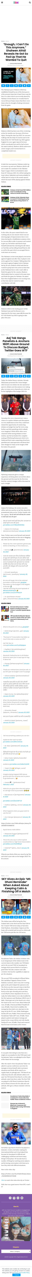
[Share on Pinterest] (20, 85)
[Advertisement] (16, 22)
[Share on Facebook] (3, 85)
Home (2, 41)
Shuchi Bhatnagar (16, 63)
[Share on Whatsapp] (12, 85)
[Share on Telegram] (16, 85)
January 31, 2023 (8, 760)
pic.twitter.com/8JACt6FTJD (12, 801)
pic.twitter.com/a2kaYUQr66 (19, 764)
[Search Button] (30, 2)
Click (3, 1180)
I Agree (16, 1275)
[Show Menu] (2, 2)
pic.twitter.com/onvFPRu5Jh (12, 593)
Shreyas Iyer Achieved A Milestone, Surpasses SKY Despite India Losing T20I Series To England (20, 1106)
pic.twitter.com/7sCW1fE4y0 (12, 844)
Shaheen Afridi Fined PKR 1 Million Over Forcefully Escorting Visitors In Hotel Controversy (20, 191)
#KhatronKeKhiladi (9, 591)
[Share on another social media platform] (29, 85)
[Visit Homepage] (16, 3)
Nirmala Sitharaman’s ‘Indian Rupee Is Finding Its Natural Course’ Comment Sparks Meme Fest (20, 609)
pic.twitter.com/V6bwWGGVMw (13, 525)
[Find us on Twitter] (14, 1198)
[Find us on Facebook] (10, 1198)
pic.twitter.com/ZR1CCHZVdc (12, 742)
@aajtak (23, 582)
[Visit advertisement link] (16, 1229)
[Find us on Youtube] (22, 1198)
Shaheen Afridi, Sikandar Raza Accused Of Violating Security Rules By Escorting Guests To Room (19, 200)
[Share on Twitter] (7, 85)
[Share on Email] (24, 85)
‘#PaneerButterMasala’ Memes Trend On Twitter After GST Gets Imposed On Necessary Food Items (20, 618)
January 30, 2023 (24, 531)
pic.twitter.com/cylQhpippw (16, 645)
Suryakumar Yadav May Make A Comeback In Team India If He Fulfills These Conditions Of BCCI (20, 1097)
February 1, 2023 (8, 784)
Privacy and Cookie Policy (22, 1273)
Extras (7, 41)
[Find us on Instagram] (18, 1198)
